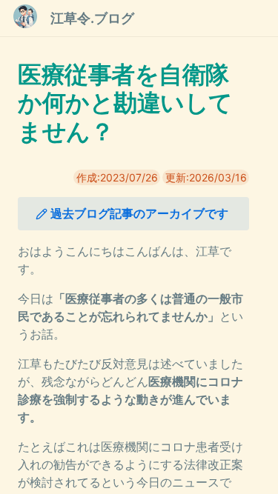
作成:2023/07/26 (117, 177)
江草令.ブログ (92, 18)
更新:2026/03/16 (206, 177)
